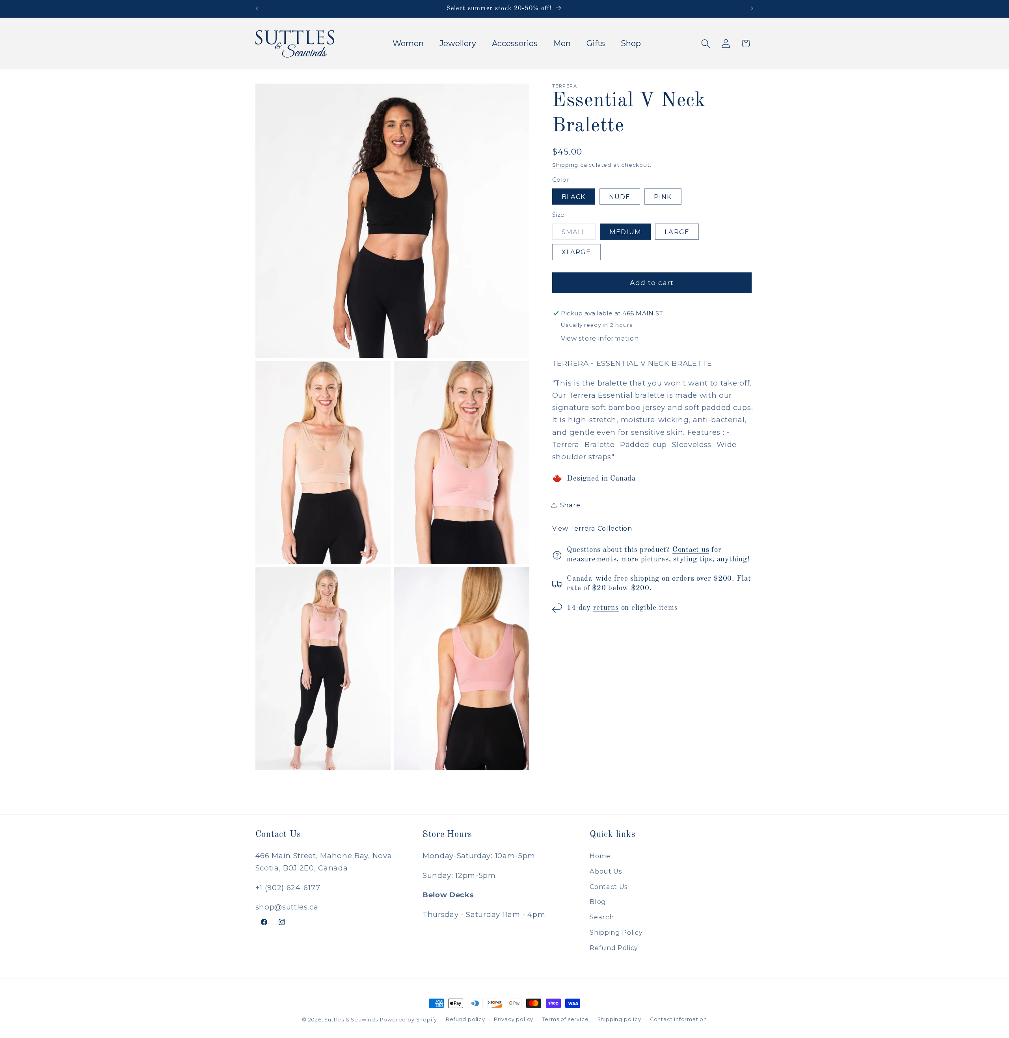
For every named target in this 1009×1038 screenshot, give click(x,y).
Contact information (678, 1019)
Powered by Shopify (408, 1020)
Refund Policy (614, 947)
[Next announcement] (752, 8)
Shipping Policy (616, 932)
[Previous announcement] (257, 8)
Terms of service (565, 1019)
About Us (606, 871)
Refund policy (465, 1019)
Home (600, 855)
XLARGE (576, 252)
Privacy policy (513, 1019)
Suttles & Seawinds (351, 1020)
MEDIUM (625, 232)
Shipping (565, 165)
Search (602, 917)
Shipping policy (619, 1019)
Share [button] (570, 505)
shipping (644, 578)
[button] (706, 44)
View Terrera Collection (592, 528)
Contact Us (608, 886)
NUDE (620, 197)
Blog (598, 902)
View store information (600, 338)
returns (606, 607)
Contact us (690, 549)
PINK (663, 197)
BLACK (574, 197)
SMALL (579, 233)
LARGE (677, 232)
